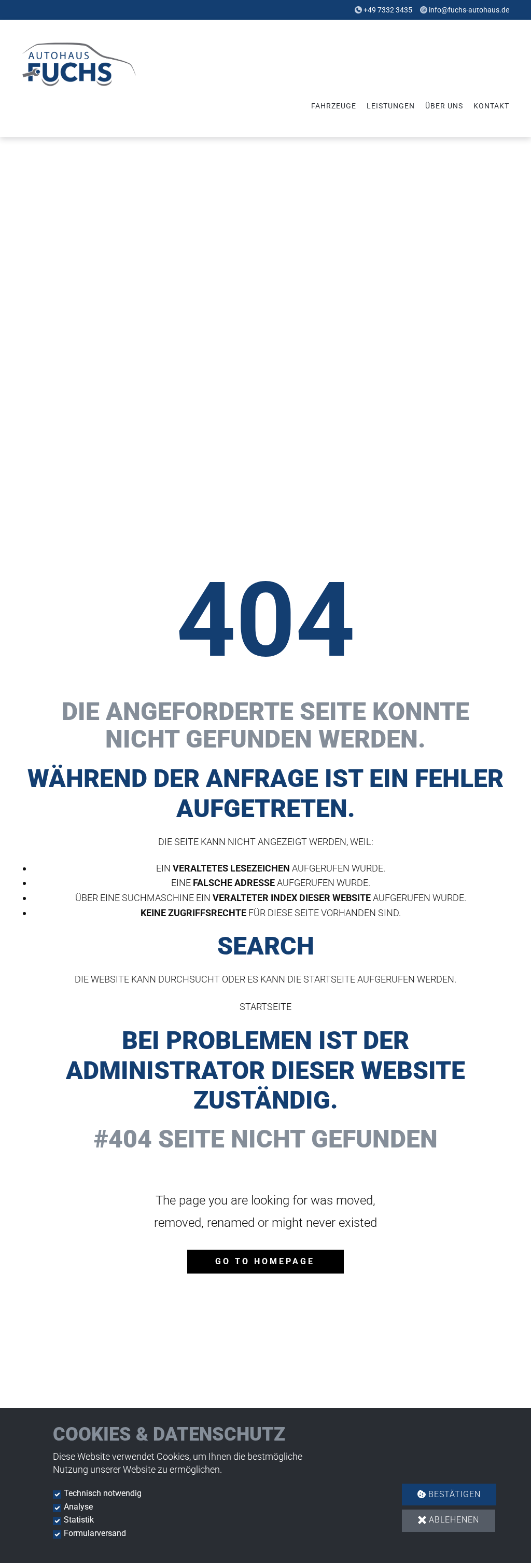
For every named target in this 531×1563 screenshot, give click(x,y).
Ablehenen (452, 1520)
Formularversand (95, 1533)
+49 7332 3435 (388, 10)
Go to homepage (265, 1261)
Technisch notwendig (103, 1493)
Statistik (79, 1520)
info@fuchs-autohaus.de (469, 10)
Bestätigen (453, 1494)
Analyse (78, 1507)
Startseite (265, 1006)
